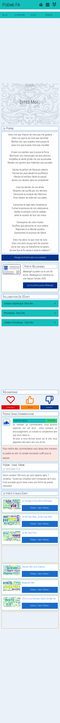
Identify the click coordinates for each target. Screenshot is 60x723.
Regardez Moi (28, 582)
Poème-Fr (11, 4)
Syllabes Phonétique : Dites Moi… (19, 322)
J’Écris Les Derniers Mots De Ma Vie (39, 598)
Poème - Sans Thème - (40, 508)
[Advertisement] (30, 50)
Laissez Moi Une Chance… (34, 566)
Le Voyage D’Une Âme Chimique (37, 500)
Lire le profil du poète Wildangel (40, 285)
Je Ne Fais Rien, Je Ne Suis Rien (37, 516)
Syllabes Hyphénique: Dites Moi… (19, 303)
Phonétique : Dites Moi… (15, 313)
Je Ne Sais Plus (29, 532)
